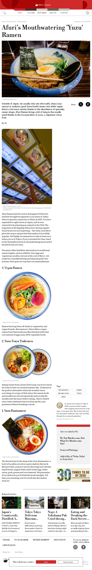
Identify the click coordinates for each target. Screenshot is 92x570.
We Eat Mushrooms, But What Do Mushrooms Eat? (72, 441)
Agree (46, 562)
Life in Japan (64, 13)
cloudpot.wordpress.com (65, 419)
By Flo (4, 123)
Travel (20, 13)
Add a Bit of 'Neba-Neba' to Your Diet (72, 458)
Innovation (53, 13)
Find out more (68, 562)
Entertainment (42, 13)
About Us (6, 552)
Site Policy (19, 552)
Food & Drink (31, 13)
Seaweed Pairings (69, 450)
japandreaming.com (10, 99)
